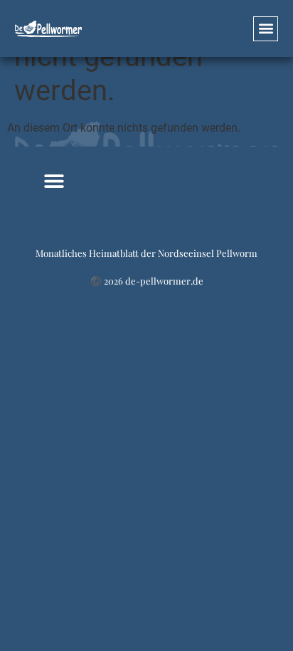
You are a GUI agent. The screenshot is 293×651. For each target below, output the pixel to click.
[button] (265, 28)
